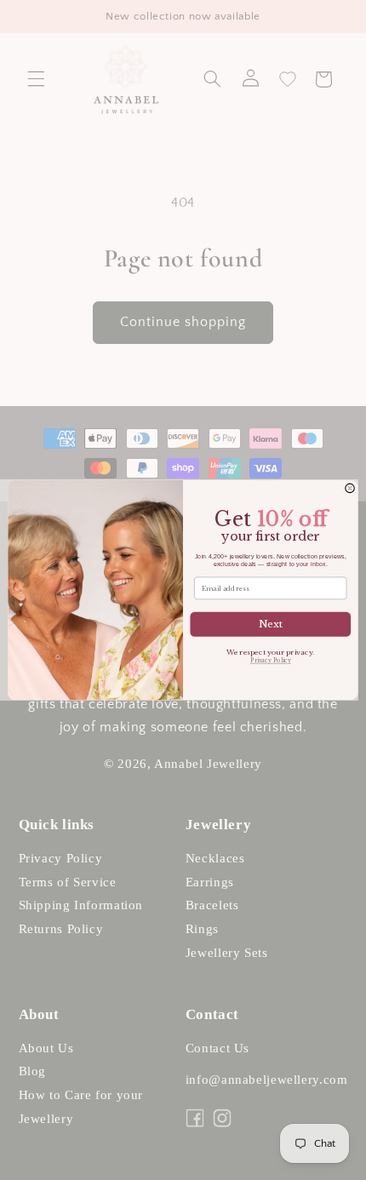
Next (271, 624)
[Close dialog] (350, 488)
